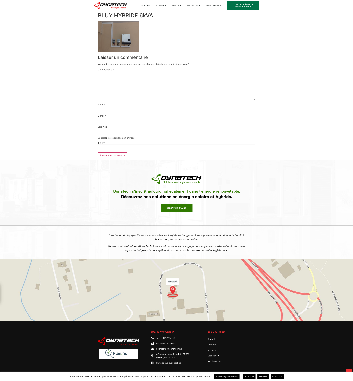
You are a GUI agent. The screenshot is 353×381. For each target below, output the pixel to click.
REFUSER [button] (263, 376)
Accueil (145, 5)
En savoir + (277, 376)
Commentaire (106, 69)
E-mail (102, 116)
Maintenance (213, 5)
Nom (101, 104)
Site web (102, 127)
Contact (161, 5)
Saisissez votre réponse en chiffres (116, 138)
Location (192, 5)
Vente (175, 5)
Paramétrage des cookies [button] (227, 376)
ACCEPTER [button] (249, 376)
